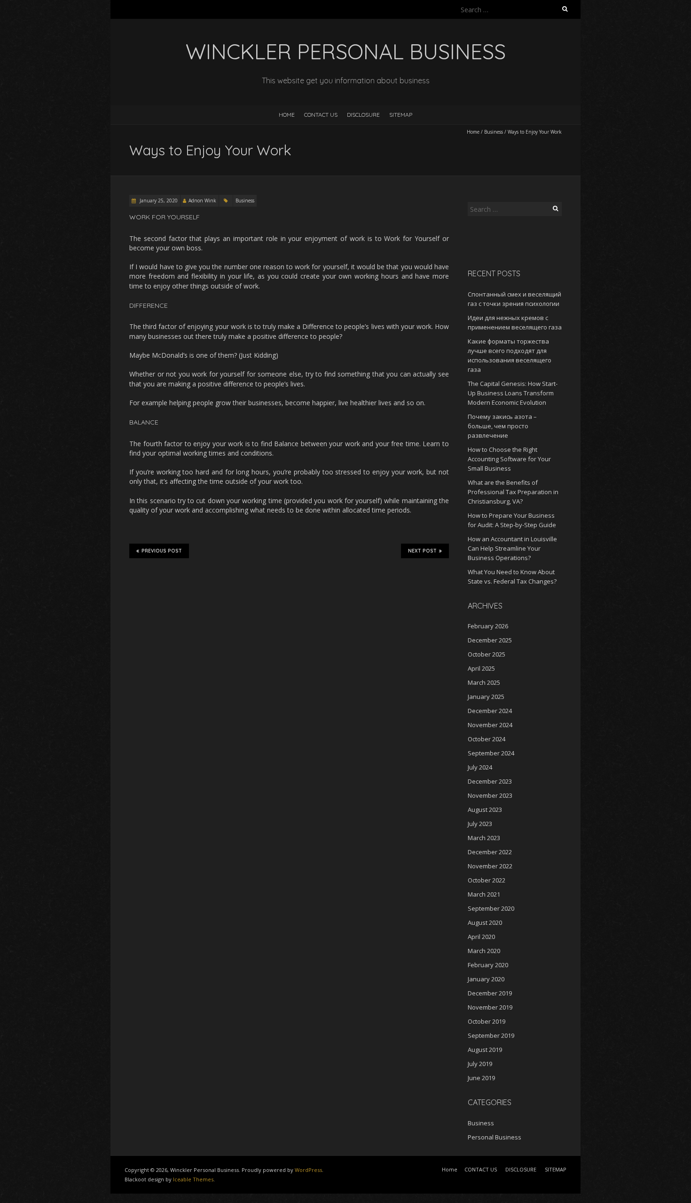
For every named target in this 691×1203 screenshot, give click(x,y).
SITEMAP (400, 114)
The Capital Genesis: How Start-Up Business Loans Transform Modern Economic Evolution (513, 393)
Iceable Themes (193, 1179)
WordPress (308, 1169)
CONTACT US (321, 114)
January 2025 (486, 696)
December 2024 (490, 710)
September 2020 (491, 908)
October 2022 (486, 880)
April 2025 (481, 668)
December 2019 (490, 993)
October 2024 (486, 739)
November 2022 (490, 866)
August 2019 (485, 1049)
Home (287, 114)
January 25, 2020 (158, 200)
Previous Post (161, 551)
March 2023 (484, 838)
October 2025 (486, 654)
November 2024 (490, 725)
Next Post (422, 551)
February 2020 (488, 965)
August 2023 (485, 809)
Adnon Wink (202, 200)
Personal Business (494, 1137)
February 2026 (488, 626)
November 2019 (490, 1007)
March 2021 (484, 894)
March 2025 (484, 682)
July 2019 (480, 1063)
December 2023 (490, 781)
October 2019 (486, 1021)
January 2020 (486, 979)
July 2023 (480, 823)
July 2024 (480, 767)
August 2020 (485, 922)
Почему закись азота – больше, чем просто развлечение (502, 426)
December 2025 (490, 640)
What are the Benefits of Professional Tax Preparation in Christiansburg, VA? (513, 491)
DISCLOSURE (363, 114)
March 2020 (484, 950)
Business (493, 131)
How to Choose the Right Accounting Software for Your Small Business (509, 459)
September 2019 (491, 1035)
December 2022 (490, 852)
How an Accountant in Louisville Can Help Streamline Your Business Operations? (512, 548)
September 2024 (491, 753)
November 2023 (490, 795)
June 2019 (481, 1078)
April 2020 (481, 936)
